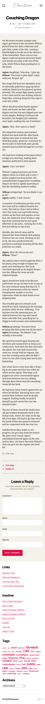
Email (4, 529)
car (13, 651)
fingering (13, 658)
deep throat (34, 655)
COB (7, 453)
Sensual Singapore (11, 577)
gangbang (35, 658)
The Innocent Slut (10, 581)
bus (9, 651)
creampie (8, 654)
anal (9, 648)
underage (11, 673)
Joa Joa (6, 627)
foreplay (28, 658)
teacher (26, 671)
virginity (26, 674)
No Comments (24, 27)
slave (36, 668)
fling (12, 453)
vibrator (19, 674)
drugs (4, 658)
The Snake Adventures (13, 586)
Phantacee (14, 699)
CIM (26, 651)
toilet (4, 674)
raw (5, 668)
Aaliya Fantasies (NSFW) (14, 614)
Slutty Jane (7, 605)
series (17, 668)
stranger (12, 671)
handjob (7, 660)
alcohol (4, 648)
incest (27, 661)
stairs (4, 671)
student (19, 671)
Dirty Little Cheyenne (12, 601)
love (33, 660)
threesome (34, 671)
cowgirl (38, 651)
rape (38, 664)
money (18, 664)
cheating (18, 651)
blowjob (32, 647)
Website (5, 540)
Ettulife (5, 623)
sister (30, 668)
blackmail (21, 648)
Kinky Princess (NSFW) (13, 610)
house (20, 661)
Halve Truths (8, 631)
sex (24, 668)
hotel (15, 661)
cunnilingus (22, 654)
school (11, 668)
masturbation (8, 664)
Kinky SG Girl (8, 618)
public (31, 664)
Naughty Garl (8, 573)
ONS (24, 664)
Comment (7, 496)
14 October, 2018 (28, 24)
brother (4, 651)
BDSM (14, 648)
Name (4, 518)
